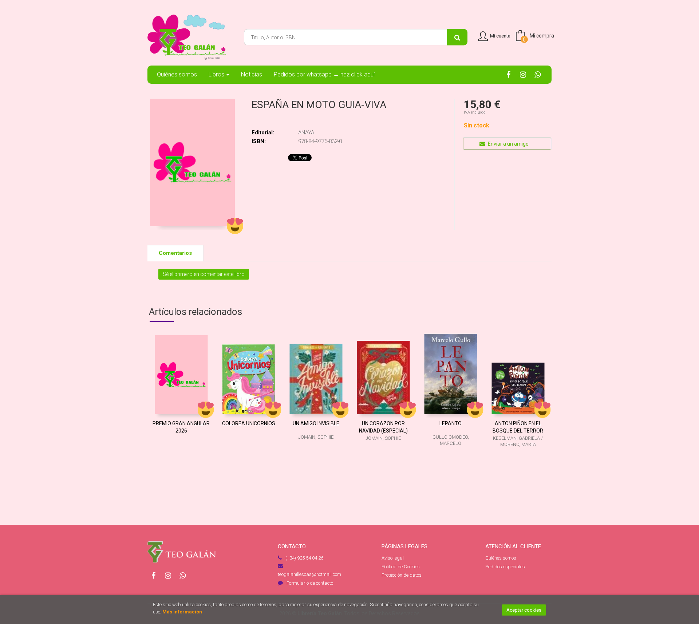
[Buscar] (457, 37)
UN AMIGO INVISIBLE (316, 423)
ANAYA (306, 132)
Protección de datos (402, 575)
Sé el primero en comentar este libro (204, 274)
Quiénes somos (500, 558)
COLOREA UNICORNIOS (248, 423)
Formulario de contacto (310, 583)
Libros (217, 74)
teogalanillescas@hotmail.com (309, 574)
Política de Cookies (401, 566)
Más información (182, 612)
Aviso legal (393, 558)
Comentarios (175, 253)
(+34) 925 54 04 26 (304, 558)
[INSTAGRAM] (523, 74)
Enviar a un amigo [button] (508, 144)
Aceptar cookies (523, 610)
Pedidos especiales (505, 566)
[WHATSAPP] (538, 74)
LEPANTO (450, 423)
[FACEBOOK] (508, 74)
